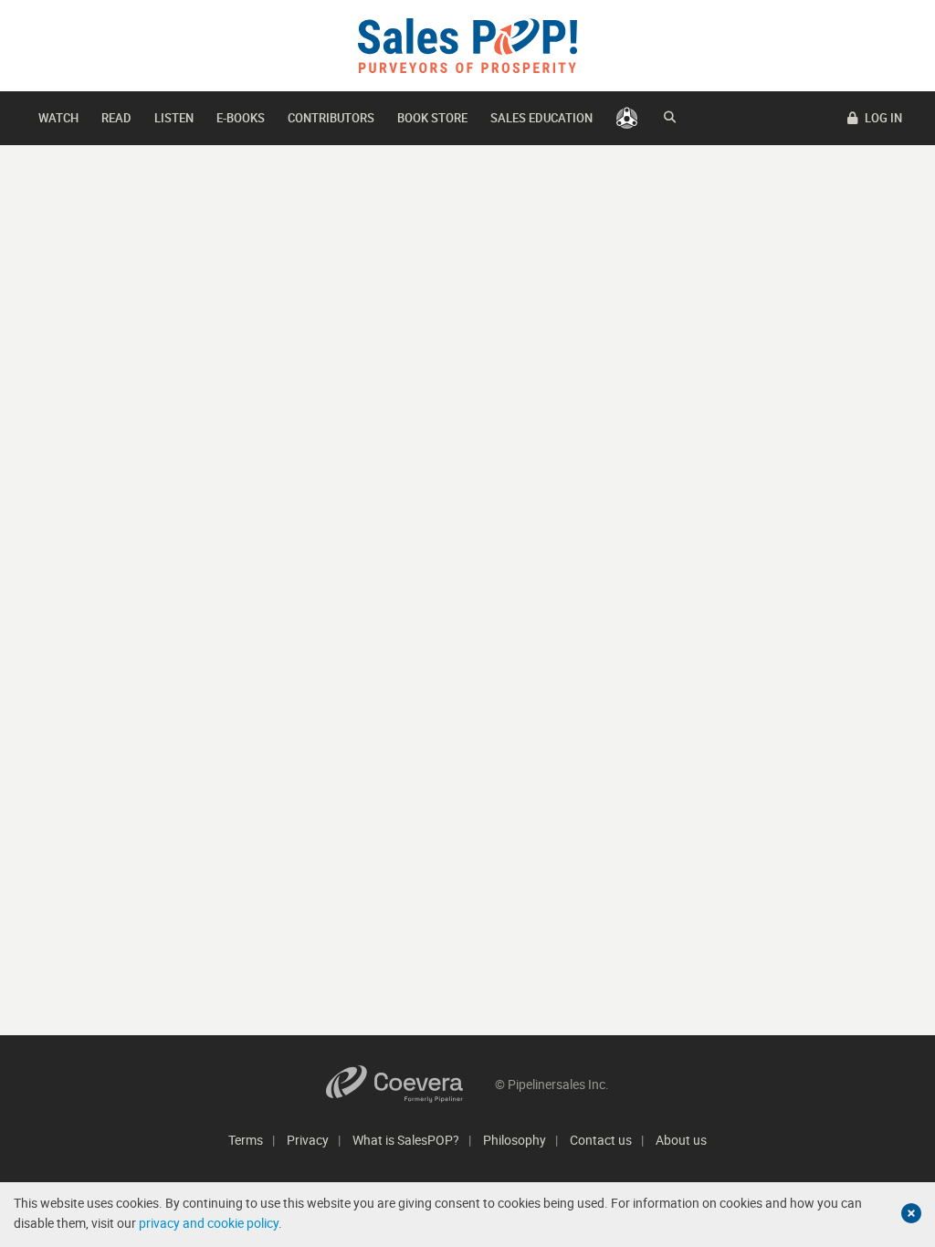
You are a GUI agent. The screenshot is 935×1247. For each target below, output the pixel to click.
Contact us (601, 1139)
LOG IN (882, 118)
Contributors (331, 118)
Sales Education (541, 118)
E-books (240, 118)
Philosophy (514, 1139)
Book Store (432, 118)
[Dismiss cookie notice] (911, 1213)
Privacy (308, 1139)
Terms (245, 1139)
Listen (174, 118)
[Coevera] (410, 1084)
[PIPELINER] (626, 118)
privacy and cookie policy (208, 1222)
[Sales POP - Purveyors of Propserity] (467, 44)
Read (116, 118)
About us (681, 1139)
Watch (58, 118)
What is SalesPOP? (405, 1139)
